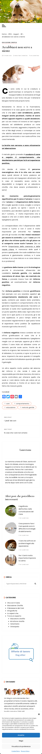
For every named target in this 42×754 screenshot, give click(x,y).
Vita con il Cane (13, 603)
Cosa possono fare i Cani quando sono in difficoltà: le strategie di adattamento (27, 527)
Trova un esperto (14, 616)
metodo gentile (28, 407)
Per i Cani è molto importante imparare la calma (27, 558)
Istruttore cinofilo (17, 621)
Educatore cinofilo (17, 618)
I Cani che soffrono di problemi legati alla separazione (27, 543)
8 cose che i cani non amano (15, 433)
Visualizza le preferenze (21, 746)
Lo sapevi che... (13, 613)
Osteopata (14, 626)
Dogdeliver (21, 19)
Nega (21, 741)
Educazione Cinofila (9, 42)
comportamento (22, 403)
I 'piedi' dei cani (10, 421)
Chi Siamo (10, 682)
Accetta (21, 735)
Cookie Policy (16, 751)
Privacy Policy (25, 751)
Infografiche (12, 611)
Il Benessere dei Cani (15, 608)
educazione (10, 407)
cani (7, 403)
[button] (39, 714)
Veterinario (14, 624)
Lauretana (35, 55)
